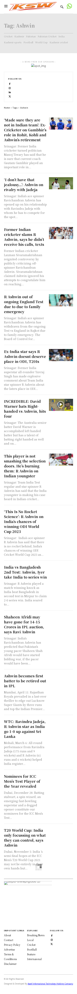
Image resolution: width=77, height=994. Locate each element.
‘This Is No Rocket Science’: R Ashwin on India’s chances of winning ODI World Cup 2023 (23, 521)
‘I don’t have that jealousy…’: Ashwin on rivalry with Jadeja (23, 184)
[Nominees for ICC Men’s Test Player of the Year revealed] (61, 780)
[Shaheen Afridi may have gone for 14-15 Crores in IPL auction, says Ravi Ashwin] (61, 620)
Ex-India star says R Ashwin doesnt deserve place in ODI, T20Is (25, 356)
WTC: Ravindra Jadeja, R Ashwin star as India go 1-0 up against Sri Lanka (25, 729)
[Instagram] (9, 87)
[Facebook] (9, 83)
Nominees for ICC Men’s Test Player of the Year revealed (22, 781)
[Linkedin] (9, 92)
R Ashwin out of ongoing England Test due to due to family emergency (23, 304)
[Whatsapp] (69, 7)
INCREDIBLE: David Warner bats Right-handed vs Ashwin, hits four (25, 409)
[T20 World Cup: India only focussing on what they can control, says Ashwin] (61, 834)
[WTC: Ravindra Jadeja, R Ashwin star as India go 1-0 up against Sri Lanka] (61, 725)
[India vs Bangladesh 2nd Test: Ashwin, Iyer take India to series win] (61, 571)
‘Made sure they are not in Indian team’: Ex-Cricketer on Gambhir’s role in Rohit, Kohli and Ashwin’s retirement (25, 129)
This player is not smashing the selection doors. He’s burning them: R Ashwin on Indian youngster (25, 465)
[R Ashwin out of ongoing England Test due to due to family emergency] (61, 300)
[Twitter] (51, 943)
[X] (9, 96)
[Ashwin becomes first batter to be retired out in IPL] (61, 679)
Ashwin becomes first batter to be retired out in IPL (25, 680)
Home (7, 107)
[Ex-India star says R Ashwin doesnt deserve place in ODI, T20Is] (61, 355)
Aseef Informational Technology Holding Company (50, 983)
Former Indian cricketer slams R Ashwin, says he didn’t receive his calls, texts (24, 237)
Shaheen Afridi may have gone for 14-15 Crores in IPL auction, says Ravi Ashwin (24, 624)
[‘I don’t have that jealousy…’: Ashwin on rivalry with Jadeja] (61, 183)
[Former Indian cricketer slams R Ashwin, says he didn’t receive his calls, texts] (61, 233)
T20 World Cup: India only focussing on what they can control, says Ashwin (25, 838)
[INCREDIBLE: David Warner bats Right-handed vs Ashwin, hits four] (61, 405)
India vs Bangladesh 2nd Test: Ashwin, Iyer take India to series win (25, 572)
